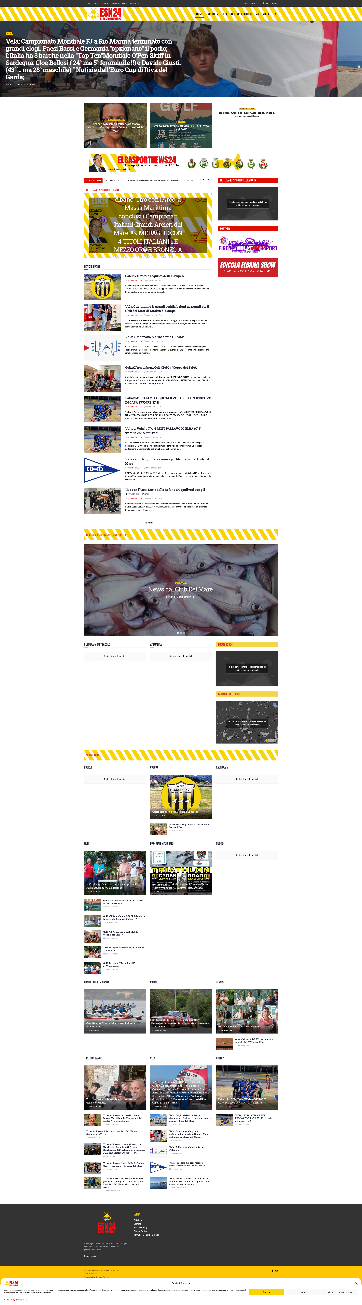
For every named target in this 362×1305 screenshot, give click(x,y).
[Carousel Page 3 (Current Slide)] (151, 250)
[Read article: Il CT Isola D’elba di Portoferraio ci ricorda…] (247, 1011)
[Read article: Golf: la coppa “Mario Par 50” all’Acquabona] (92, 968)
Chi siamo (87, 3)
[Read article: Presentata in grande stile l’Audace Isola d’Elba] (158, 829)
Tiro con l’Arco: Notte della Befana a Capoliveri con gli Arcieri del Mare (123, 1164)
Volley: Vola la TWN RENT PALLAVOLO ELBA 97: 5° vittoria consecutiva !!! (253, 1118)
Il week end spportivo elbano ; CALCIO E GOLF (148, 224)
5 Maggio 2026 (151, 372)
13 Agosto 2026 (111, 907)
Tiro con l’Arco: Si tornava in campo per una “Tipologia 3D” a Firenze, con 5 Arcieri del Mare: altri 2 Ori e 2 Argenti (123, 1182)
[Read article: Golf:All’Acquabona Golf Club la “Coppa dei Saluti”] (102, 378)
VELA (247, 120)
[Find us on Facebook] (263, 3)
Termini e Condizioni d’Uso (131, 3)
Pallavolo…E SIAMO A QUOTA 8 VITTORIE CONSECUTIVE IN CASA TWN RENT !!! (242, 1101)
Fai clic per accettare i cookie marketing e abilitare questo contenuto (248, 203)
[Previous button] (89, 143)
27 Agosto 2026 (94, 1106)
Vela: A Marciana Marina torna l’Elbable (154, 337)
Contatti (95, 3)
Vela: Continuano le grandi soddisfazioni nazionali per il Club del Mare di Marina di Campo (167, 308)
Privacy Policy (21, 1300)
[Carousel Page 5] (358, 65)
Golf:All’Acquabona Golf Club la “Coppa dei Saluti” (162, 367)
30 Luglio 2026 (111, 922)
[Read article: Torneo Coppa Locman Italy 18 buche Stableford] (92, 952)
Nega (303, 1292)
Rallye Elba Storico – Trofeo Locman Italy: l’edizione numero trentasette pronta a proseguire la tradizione (180, 1023)
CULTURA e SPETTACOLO (237, 14)
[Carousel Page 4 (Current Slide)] (358, 62)
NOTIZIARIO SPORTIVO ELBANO (19, 51)
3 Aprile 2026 (151, 407)
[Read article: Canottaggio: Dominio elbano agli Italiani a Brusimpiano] (115, 1011)
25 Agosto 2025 (111, 954)
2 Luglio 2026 (151, 280)
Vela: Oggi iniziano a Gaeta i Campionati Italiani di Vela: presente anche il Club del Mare (247, 127)
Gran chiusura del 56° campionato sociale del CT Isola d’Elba (254, 1040)
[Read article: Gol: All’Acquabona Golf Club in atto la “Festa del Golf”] (92, 905)
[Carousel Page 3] (358, 59)
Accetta (267, 1292)
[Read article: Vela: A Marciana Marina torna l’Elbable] (102, 348)
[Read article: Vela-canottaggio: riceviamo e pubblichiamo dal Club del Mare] (102, 470)
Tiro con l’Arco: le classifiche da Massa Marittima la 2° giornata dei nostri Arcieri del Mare (139, 180)
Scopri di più (90, 1256)
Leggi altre (148, 523)
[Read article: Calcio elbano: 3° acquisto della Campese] (102, 287)
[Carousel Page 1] (358, 53)
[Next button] (273, 143)
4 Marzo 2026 (151, 468)
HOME (199, 14)
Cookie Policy (9, 1300)
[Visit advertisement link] (181, 163)
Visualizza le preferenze (340, 1292)
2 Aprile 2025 (159, 892)
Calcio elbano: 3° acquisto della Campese (155, 276)
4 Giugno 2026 (151, 315)
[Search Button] (276, 14)
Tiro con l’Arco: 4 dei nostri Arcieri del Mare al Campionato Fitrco (116, 114)
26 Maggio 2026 (152, 341)
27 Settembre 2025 (95, 1030)
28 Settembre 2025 (112, 1191)
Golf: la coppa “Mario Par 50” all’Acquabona (119, 964)
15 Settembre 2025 (178, 1188)
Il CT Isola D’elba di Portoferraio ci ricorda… (242, 1026)
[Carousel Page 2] (358, 56)
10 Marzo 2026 (152, 437)
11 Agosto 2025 (177, 831)
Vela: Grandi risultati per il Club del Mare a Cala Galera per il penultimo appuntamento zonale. (189, 1181)
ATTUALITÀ (262, 14)
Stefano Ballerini (15, 67)
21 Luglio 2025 (243, 1046)
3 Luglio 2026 (182, 138)
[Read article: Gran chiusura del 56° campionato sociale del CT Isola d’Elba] (224, 1044)
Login (276, 3)
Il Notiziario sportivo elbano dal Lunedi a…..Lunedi (77, 59)
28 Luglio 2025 (160, 1030)
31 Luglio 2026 (117, 122)
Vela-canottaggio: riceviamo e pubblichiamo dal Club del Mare (187, 1164)
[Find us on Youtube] (267, 3)
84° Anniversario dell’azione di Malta (181, 589)
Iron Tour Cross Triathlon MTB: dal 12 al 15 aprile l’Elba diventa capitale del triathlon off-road (180, 886)
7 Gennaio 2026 (152, 498)
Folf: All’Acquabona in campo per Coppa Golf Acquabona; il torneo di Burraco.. (111, 886)
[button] (356, 1283)
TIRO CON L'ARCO (116, 109)
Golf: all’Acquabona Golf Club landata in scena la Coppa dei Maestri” (124, 917)
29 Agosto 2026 (94, 892)
